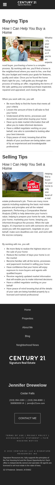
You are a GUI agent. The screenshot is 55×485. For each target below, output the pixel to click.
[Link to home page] (27, 4)
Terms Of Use (15, 435)
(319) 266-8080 (35, 400)
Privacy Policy (37, 435)
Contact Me (27, 418)
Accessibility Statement (23, 438)
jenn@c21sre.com (36, 403)
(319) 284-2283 (16, 400)
